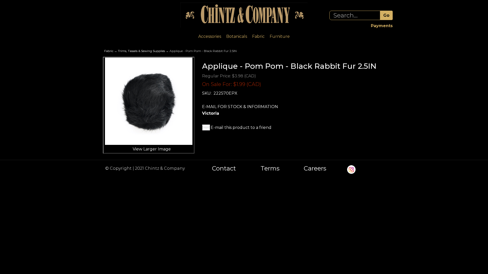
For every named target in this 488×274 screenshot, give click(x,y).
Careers (315, 168)
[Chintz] (244, 15)
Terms (270, 168)
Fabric (258, 36)
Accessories (209, 36)
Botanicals (236, 36)
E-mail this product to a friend (241, 127)
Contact (224, 168)
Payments (382, 25)
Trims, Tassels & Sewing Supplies (141, 51)
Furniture (280, 36)
